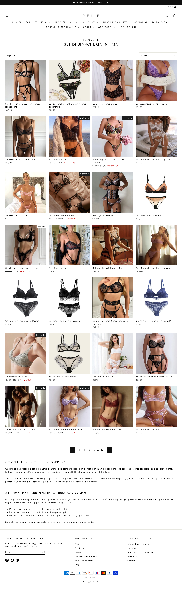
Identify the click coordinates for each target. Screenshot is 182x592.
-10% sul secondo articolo (86, 556)
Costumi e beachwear (61, 27)
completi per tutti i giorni (149, 478)
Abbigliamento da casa (151, 22)
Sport (87, 27)
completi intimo (101, 471)
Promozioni (127, 27)
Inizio (85, 40)
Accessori (105, 27)
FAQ (77, 544)
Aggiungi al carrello (25, 98)
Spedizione (132, 548)
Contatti (131, 560)
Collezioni (93, 40)
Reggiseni (62, 22)
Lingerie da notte (115, 22)
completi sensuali (75, 481)
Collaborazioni (81, 552)
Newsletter (132, 556)
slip (34, 502)
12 (102, 449)
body (90, 521)
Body (92, 22)
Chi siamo (79, 548)
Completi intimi (37, 22)
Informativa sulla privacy (138, 544)
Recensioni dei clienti (84, 560)
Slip (79, 22)
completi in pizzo (69, 478)
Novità (17, 22)
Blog (77, 564)
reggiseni (10, 502)
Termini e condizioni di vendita (140, 552)
